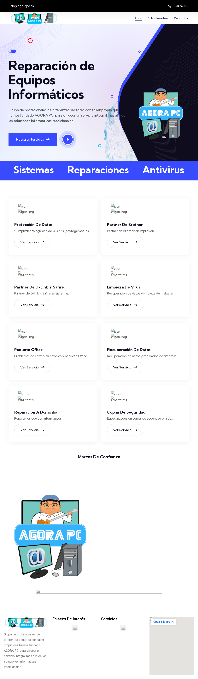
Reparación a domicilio (35, 412)
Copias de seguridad (126, 412)
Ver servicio (29, 242)
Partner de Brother (125, 224)
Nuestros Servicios (30, 139)
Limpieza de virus (123, 287)
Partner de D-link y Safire (39, 287)
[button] (75, 628)
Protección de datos (33, 224)
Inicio (138, 18)
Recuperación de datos (128, 349)
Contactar (181, 18)
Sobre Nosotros (158, 18)
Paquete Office (28, 349)
